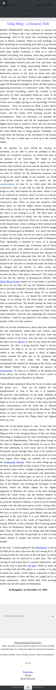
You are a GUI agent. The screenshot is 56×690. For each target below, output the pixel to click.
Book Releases (28, 678)
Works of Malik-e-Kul (14, 616)
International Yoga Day (28, 642)
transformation (7, 184)
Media (28, 675)
